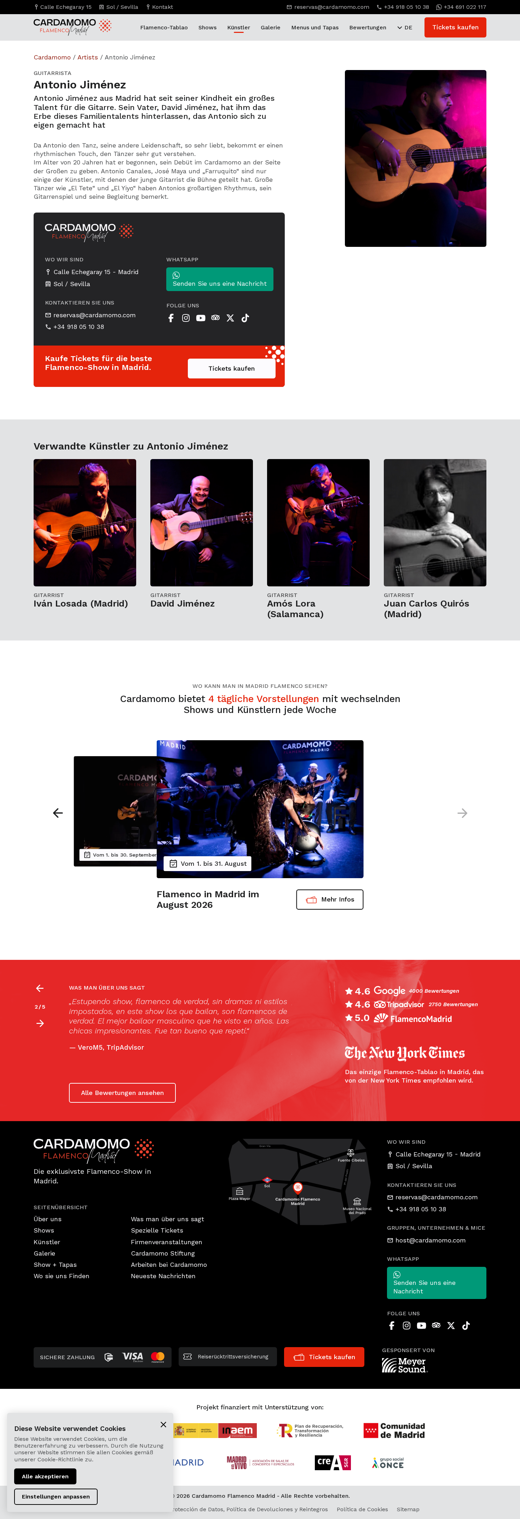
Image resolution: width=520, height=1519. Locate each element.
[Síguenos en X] (230, 318)
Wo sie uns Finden (61, 1276)
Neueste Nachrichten (163, 1276)
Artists (87, 57)
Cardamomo (52, 57)
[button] (58, 813)
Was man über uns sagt (167, 1219)
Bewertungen (367, 27)
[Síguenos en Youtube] (200, 318)
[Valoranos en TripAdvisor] (215, 318)
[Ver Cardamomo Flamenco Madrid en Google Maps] (300, 1181)
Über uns (48, 1219)
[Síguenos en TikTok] (245, 318)
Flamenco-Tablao (164, 27)
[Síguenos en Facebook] (170, 318)
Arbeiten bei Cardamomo (169, 1264)
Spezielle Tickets (157, 1230)
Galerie (271, 27)
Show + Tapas (55, 1264)
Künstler (238, 27)
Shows (207, 27)
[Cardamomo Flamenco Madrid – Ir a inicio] (65, 27)
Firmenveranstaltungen (166, 1242)
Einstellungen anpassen (56, 1496)
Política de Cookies (362, 1509)
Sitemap (408, 1509)
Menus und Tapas (315, 27)
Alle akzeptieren (45, 1476)
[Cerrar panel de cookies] (163, 1424)
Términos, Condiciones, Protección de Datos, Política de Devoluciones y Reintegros (216, 1509)
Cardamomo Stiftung (163, 1253)
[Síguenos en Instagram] (185, 318)
